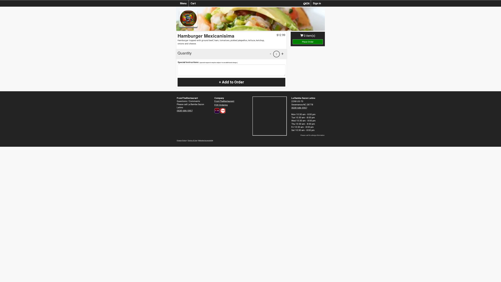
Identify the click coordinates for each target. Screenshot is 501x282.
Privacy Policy (182, 140)
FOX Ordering (221, 105)
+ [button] (282, 53)
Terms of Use (192, 140)
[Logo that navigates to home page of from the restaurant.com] (217, 110)
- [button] (270, 53)
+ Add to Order (231, 82)
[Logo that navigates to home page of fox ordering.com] (222, 110)
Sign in (317, 3)
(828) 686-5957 (185, 110)
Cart (193, 3)
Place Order (308, 41)
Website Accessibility (205, 140)
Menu (183, 3)
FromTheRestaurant (224, 101)
